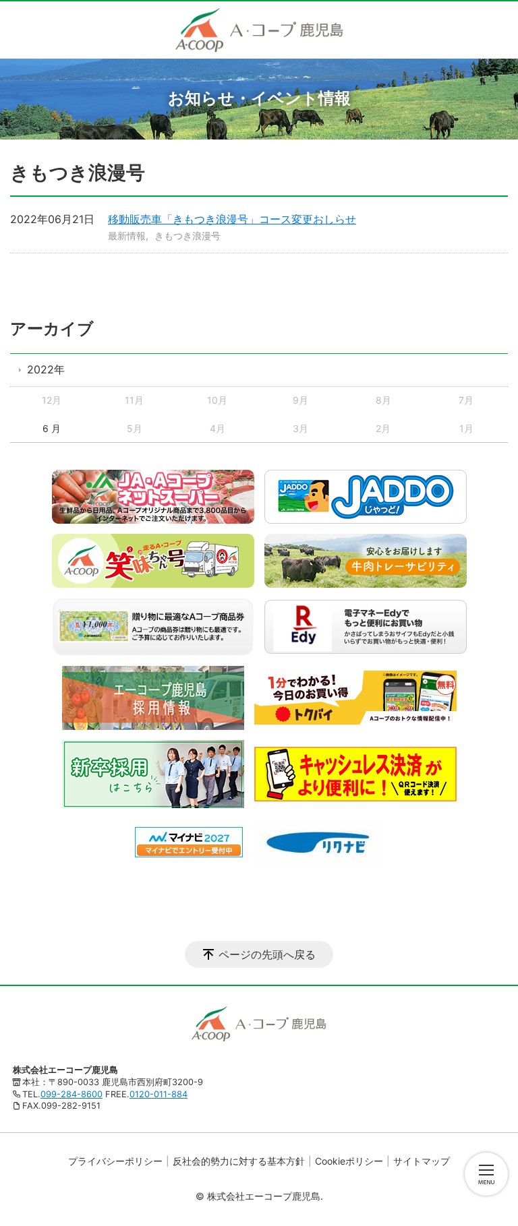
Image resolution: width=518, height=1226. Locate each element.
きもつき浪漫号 (187, 235)
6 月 (51, 428)
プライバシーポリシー (115, 1161)
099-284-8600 (71, 1094)
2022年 (46, 369)
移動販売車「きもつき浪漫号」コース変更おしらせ (232, 219)
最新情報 (127, 235)
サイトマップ (421, 1161)
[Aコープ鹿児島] (259, 30)
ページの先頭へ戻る (267, 954)
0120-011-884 (159, 1094)
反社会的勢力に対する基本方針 (239, 1161)
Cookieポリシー (349, 1161)
